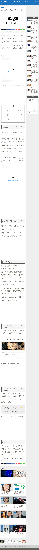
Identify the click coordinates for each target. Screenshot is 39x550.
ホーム (15, 1)
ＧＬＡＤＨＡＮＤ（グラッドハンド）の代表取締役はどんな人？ (14, 115)
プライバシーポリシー (32, 110)
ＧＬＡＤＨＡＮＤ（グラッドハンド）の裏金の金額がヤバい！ (14, 111)
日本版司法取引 (14, 458)
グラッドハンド (9, 458)
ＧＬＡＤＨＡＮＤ (4, 458)
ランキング (30, 112)
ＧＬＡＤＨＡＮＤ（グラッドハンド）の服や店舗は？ (14, 118)
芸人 (28, 1)
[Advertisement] (13, 97)
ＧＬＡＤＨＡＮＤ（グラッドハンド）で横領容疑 (14, 109)
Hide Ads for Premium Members (32, 100)
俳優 (22, 1)
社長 (18, 458)
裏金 (21, 458)
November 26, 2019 (19, 411)
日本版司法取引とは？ (10, 113)
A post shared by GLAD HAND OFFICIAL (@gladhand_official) (13, 85)
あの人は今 (18, 1)
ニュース (3, 7)
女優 (25, 1)
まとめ (8, 119)
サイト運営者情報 (31, 107)
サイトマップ (31, 105)
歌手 (30, 1)
